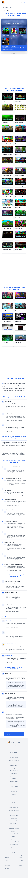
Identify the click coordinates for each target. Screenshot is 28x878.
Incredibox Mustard (14, 828)
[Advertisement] (14, 68)
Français (21, 860)
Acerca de (14, 778)
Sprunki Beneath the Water (14, 452)
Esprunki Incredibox (14, 760)
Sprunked (14, 763)
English (7, 855)
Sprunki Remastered (14, 823)
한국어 (7, 863)
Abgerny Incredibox (14, 820)
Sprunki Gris (14, 818)
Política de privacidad (14, 807)
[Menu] (24, 2)
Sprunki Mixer (14, 847)
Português (7, 865)
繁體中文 (7, 857)
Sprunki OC (14, 836)
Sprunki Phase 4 (14, 781)
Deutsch (7, 860)
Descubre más (14, 813)
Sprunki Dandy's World (14, 826)
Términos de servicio (14, 810)
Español (21, 863)
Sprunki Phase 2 (14, 786)
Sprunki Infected (14, 765)
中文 (21, 855)
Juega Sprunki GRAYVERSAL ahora (14, 734)
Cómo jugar (14, 773)
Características (14, 770)
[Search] (18, 2)
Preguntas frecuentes (14, 776)
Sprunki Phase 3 (14, 789)
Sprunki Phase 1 (14, 834)
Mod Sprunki (14, 783)
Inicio (4, 7)
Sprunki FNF (14, 831)
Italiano (20, 865)
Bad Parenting (14, 791)
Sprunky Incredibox (14, 797)
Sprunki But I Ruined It (14, 841)
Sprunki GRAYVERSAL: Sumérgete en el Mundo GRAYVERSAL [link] (13, 9)
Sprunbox (14, 794)
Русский (7, 868)
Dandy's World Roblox (14, 839)
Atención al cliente (14, 805)
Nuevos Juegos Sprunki (14, 768)
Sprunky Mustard (14, 844)
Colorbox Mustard (14, 815)
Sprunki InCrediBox (14, 757)
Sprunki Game (9, 7)
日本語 (20, 857)
